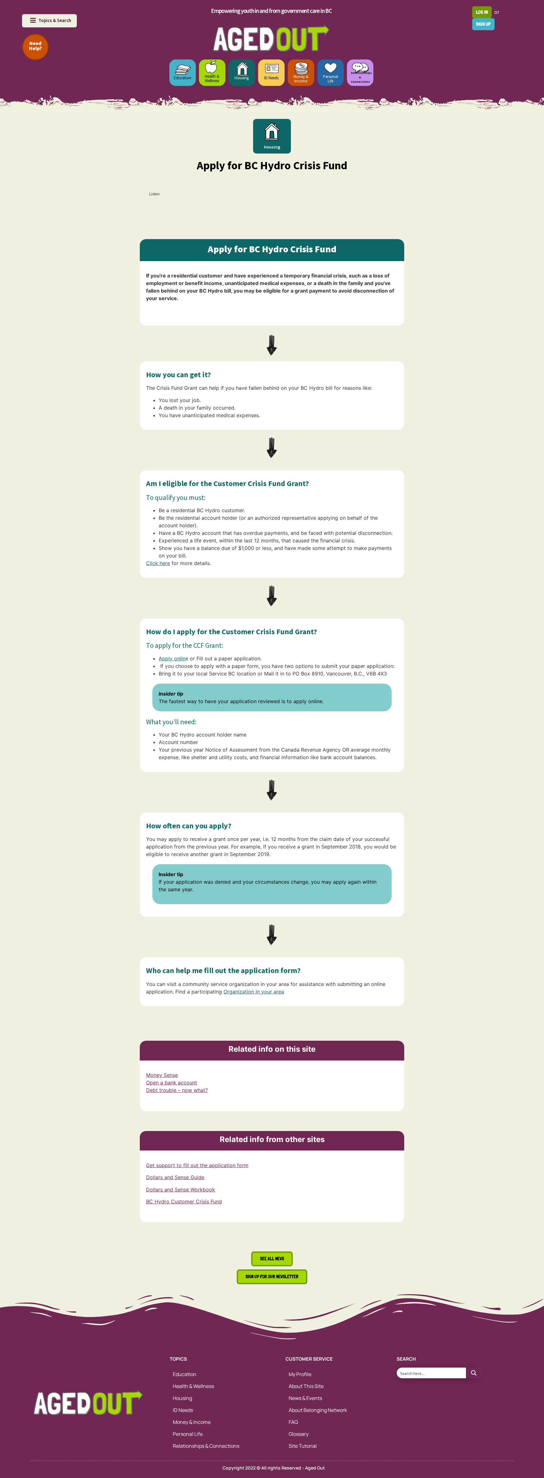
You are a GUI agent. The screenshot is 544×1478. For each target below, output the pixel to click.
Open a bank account (171, 1082)
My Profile (300, 1374)
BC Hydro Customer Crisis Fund (184, 1201)
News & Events (305, 1398)
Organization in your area (254, 991)
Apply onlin (172, 658)
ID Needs (271, 78)
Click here (158, 563)
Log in (482, 12)
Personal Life (330, 79)
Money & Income (301, 79)
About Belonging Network (318, 1410)
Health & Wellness (212, 78)
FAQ (293, 1422)
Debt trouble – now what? (177, 1090)
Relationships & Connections (206, 1445)
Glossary (299, 1433)
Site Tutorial (303, 1445)
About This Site (306, 1386)
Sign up (483, 24)
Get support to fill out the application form (197, 1165)
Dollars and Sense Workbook (180, 1189)
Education (182, 78)
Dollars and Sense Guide (175, 1177)
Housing (242, 78)
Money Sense (162, 1075)
